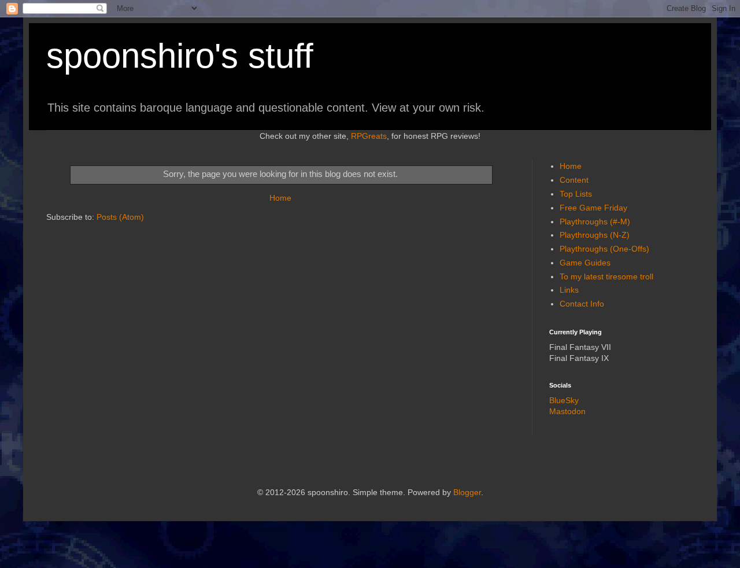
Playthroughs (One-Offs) (604, 248)
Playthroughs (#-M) (595, 221)
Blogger (467, 492)
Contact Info (582, 303)
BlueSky (564, 400)
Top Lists (576, 193)
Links (569, 289)
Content (574, 180)
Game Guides (585, 262)
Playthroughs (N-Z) (595, 234)
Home (280, 197)
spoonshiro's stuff (179, 55)
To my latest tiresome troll (606, 276)
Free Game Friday (593, 207)
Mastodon (567, 411)
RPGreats (369, 136)
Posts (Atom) (120, 217)
